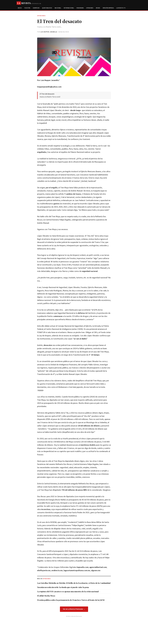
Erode (98, 8)
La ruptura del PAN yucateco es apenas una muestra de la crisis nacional (68, 591)
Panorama (80, 8)
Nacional (58, 8)
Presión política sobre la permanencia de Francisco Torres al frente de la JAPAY (71, 600)
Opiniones (89, 8)
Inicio (20, 8)
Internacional (69, 8)
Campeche (36, 8)
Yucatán (27, 8)
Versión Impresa (108, 8)
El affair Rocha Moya (46, 595)
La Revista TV (120, 8)
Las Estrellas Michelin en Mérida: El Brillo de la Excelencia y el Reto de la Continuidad (73, 583)
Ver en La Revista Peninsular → (74, 609)
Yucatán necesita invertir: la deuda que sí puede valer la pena (63, 587)
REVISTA (29, 3)
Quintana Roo (47, 8)
